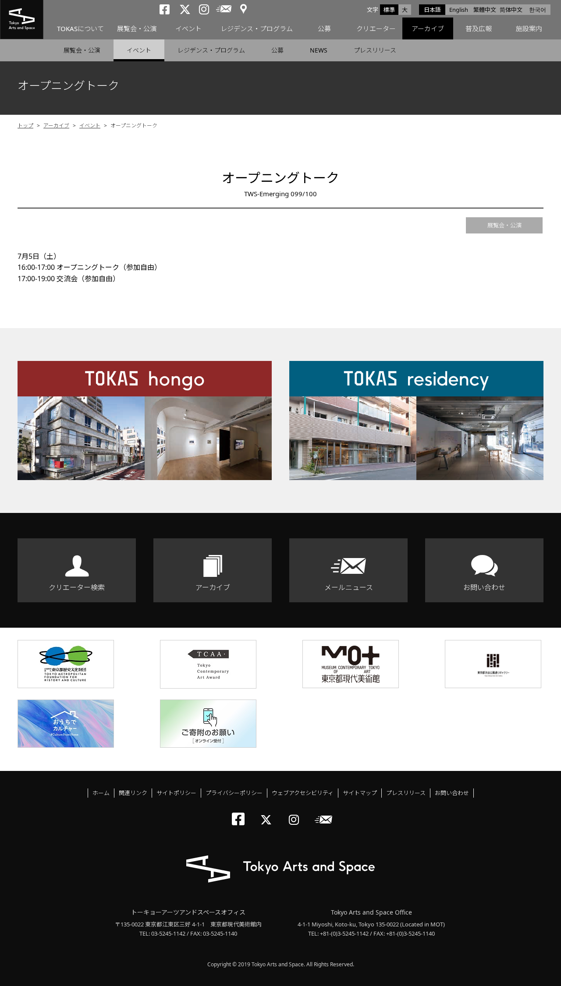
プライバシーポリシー (234, 793)
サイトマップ (360, 793)
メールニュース (348, 587)
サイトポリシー (176, 793)
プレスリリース (375, 50)
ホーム (101, 793)
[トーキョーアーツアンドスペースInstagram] (296, 812)
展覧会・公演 (136, 28)
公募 (324, 28)
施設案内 (529, 28)
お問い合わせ (484, 587)
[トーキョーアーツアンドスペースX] (268, 812)
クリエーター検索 (77, 587)
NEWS (318, 50)
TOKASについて (80, 28)
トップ (25, 125)
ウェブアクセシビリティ (303, 793)
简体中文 (511, 10)
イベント (188, 28)
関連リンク (133, 793)
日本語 (432, 10)
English (458, 10)
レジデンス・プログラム (256, 28)
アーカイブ (428, 28)
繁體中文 (484, 10)
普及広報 (478, 28)
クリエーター (376, 28)
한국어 (537, 10)
